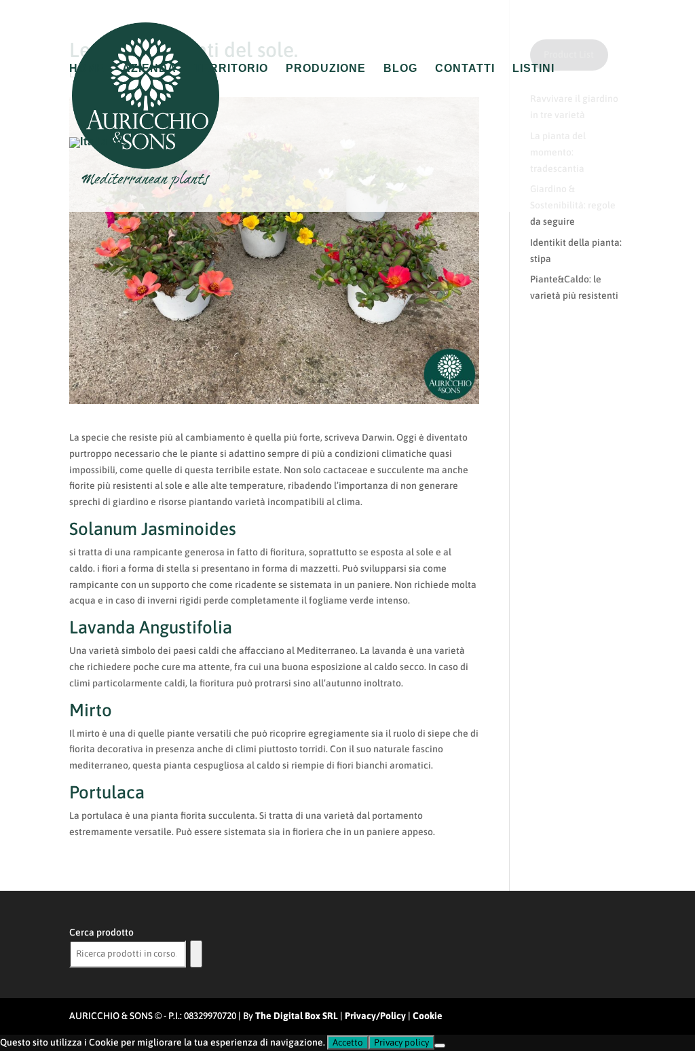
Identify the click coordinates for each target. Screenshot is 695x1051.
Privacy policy (401, 1042)
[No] (439, 1046)
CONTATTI (465, 69)
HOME (87, 69)
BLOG (400, 69)
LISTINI (533, 69)
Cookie (428, 1015)
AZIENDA (149, 69)
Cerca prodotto (101, 932)
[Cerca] (196, 953)
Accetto (348, 1042)
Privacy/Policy (375, 1015)
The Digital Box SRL (296, 1015)
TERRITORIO (231, 69)
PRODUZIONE (326, 69)
